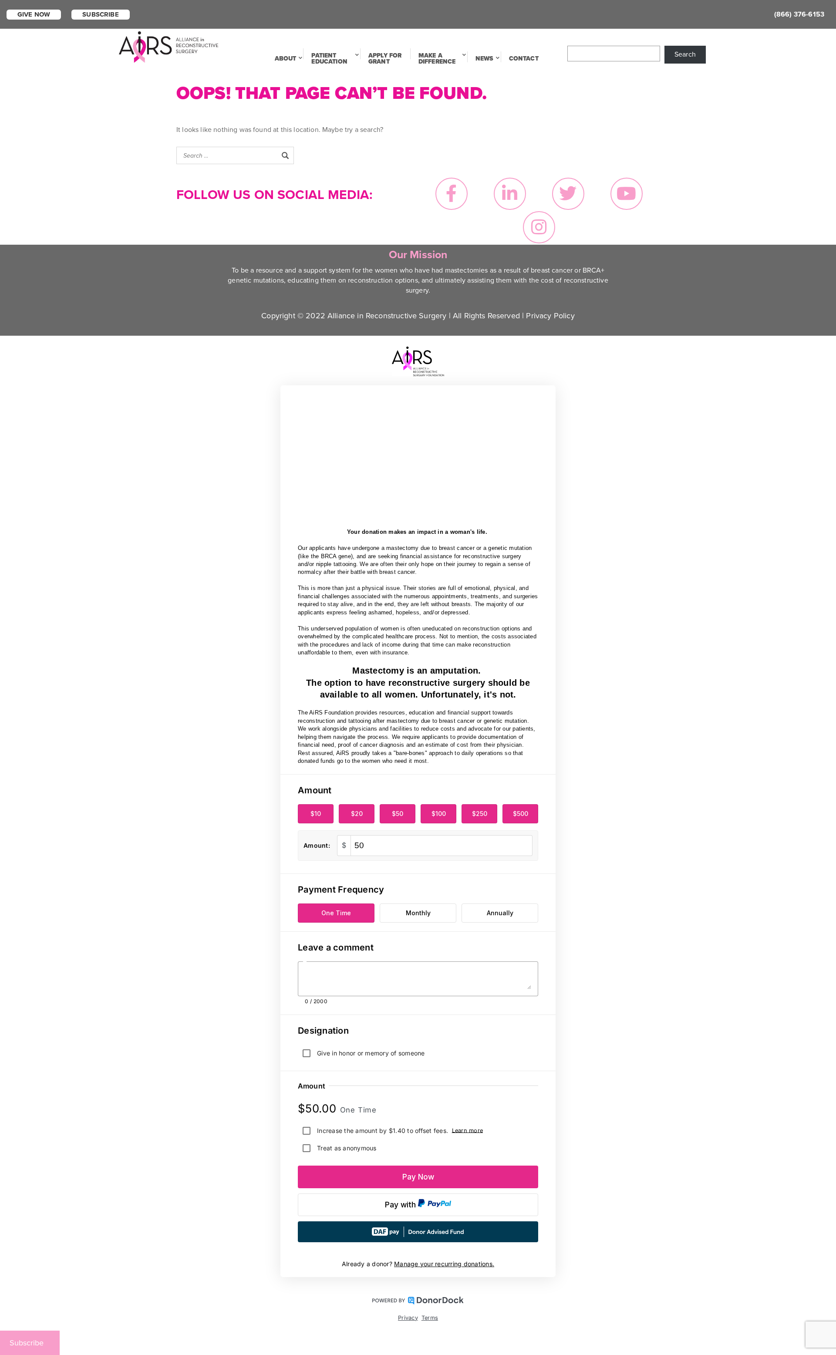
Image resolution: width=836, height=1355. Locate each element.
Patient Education (329, 58)
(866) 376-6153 (799, 14)
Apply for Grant (384, 58)
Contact (524, 58)
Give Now (33, 14)
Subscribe (100, 14)
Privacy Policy (550, 315)
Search (685, 54)
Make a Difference (437, 58)
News (484, 58)
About (286, 58)
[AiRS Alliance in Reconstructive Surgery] (169, 46)
